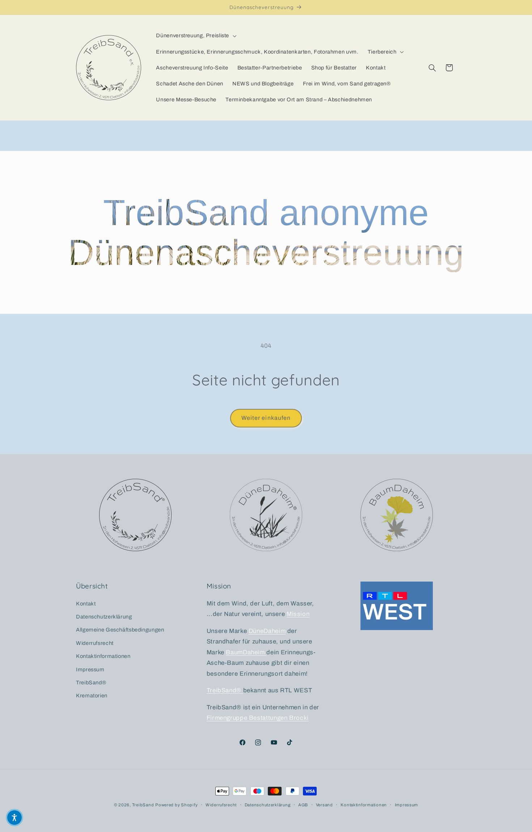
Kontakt (86, 604)
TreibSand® (91, 682)
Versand (324, 805)
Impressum (90, 669)
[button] (196, 36)
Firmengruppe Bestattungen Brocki (258, 717)
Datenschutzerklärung (104, 617)
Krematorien (91, 695)
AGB (303, 805)
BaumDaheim (246, 652)
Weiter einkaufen (266, 418)
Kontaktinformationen (103, 656)
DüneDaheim (267, 631)
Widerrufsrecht (95, 643)
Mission (298, 614)
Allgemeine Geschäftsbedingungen (120, 630)
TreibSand (143, 805)
